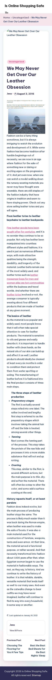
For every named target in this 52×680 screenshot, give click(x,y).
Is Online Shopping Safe (24, 6)
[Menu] (6, 12)
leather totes (14, 294)
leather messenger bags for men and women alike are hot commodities (25, 279)
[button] (16, 630)
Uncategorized (16, 62)
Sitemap (36, 675)
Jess (12, 624)
